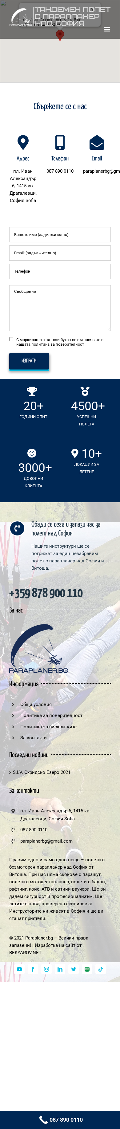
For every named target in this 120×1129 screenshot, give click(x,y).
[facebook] (33, 969)
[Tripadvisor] (87, 969)
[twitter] (73, 969)
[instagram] (46, 969)
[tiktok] (100, 969)
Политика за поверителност (51, 715)
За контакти (33, 738)
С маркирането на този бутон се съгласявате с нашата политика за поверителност (59, 342)
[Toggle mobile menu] (107, 29)
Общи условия (36, 704)
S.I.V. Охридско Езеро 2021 (41, 772)
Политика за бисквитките (48, 727)
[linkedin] (60, 969)
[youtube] (19, 969)
